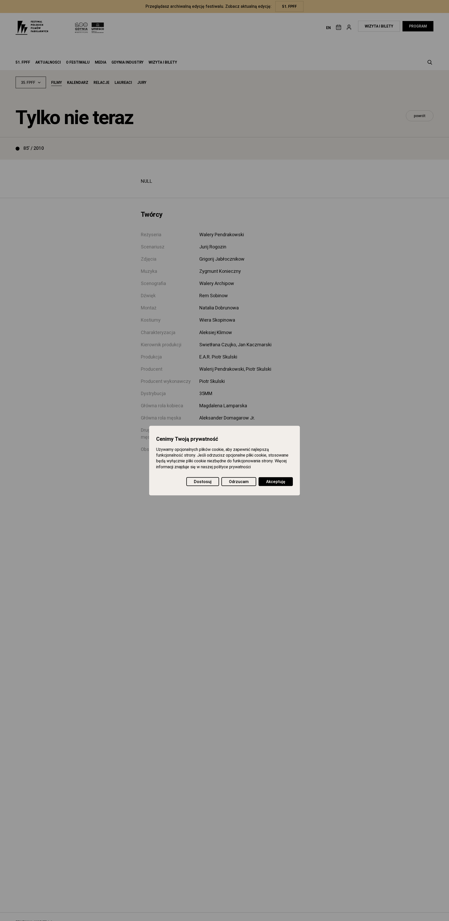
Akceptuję (275, 482)
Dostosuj (203, 482)
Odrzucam (239, 482)
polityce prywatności (232, 467)
